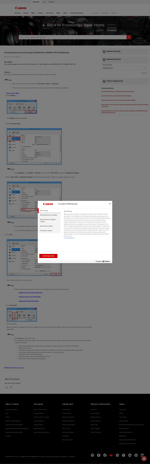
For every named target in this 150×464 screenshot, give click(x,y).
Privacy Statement (69, 238)
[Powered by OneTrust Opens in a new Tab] (103, 262)
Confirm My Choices (48, 256)
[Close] (110, 203)
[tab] (49, 210)
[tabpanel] (87, 225)
